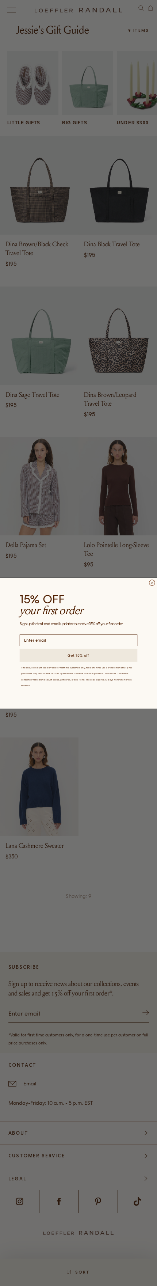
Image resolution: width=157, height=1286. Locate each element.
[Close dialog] (152, 582)
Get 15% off (78, 655)
